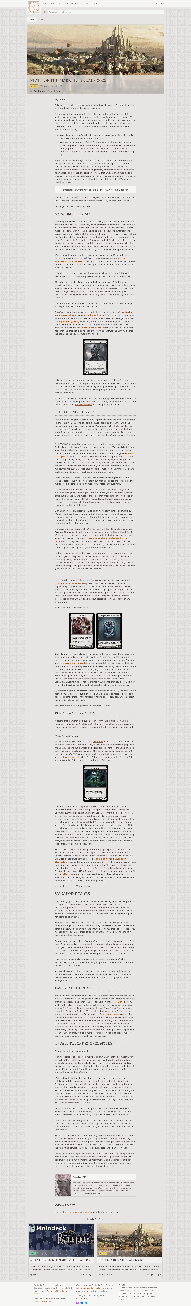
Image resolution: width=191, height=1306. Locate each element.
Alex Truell (37, 1274)
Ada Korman (40, 91)
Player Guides (92, 4)
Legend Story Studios (43, 1301)
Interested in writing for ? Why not (95, 189)
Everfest (60, 91)
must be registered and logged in (75, 1212)
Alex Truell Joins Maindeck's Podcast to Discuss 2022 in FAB (59, 1261)
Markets (41, 19)
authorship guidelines (92, 1288)
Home (45, 4)
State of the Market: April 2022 (121, 1259)
